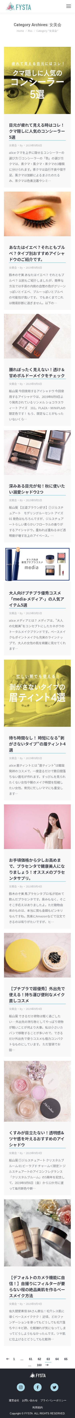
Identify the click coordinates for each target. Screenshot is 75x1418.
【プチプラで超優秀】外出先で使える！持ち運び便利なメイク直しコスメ (37, 994)
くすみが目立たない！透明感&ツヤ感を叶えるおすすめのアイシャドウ (37, 1139)
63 (48, 1359)
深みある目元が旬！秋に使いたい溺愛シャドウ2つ (37, 489)
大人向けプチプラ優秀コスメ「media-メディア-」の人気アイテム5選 (36, 599)
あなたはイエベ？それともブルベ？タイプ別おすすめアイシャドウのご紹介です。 (37, 253)
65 (65, 1359)
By (21, 145)
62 (39, 1359)
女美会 (13, 145)
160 (39, 1365)
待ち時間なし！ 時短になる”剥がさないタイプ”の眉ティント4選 (37, 744)
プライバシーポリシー (53, 1400)
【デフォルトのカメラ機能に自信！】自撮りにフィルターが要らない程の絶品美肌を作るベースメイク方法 (37, 1286)
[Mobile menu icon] (68, 6)
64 (57, 1359)
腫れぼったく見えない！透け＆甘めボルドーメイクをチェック (37, 372)
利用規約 (37, 1407)
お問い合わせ (30, 1400)
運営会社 (14, 1400)
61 (30, 1359)
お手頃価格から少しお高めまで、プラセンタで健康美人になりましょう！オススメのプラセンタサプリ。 (37, 869)
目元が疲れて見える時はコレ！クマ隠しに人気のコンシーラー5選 (37, 131)
